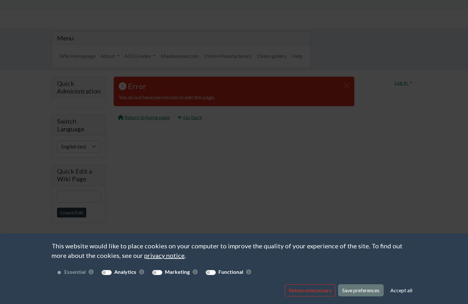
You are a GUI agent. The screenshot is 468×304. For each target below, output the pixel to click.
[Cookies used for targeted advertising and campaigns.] (195, 272)
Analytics (125, 272)
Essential (75, 272)
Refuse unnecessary (310, 290)
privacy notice (164, 255)
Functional (230, 272)
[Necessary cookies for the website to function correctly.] (91, 272)
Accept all (401, 290)
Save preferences (360, 290)
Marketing (177, 272)
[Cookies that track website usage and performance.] (142, 272)
